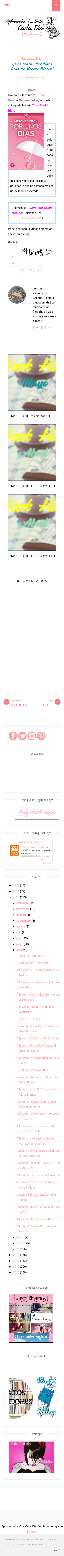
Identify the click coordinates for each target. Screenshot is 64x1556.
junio (19, 938)
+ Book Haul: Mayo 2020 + (29, 416)
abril (19, 950)
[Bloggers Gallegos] (42, 1418)
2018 (16, 1260)
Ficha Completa (31, 218)
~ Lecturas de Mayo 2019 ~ (33, 1070)
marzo (20, 1237)
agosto (20, 926)
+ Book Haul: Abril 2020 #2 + (32, 556)
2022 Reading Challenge (31, 841)
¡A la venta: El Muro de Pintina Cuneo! (39, 1038)
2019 (16, 1255)
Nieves (38, 288)
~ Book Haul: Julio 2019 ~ (32, 1019)
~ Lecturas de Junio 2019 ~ (33, 963)
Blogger (32, 1531)
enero (19, 1249)
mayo (19, 944)
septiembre (23, 920)
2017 (16, 1266)
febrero (21, 1243)
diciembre (22, 903)
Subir (54, 1550)
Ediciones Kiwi (32, 58)
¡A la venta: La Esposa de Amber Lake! (39, 1175)
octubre (21, 915)
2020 (16, 897)
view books (47, 863)
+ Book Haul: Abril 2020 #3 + (32, 486)
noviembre (23, 909)
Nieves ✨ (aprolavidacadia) (33, 846)
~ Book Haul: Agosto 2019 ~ (33, 956)
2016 (16, 1272)
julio (18, 932)
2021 (16, 891)
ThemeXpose (21, 1544)
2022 (16, 885)
